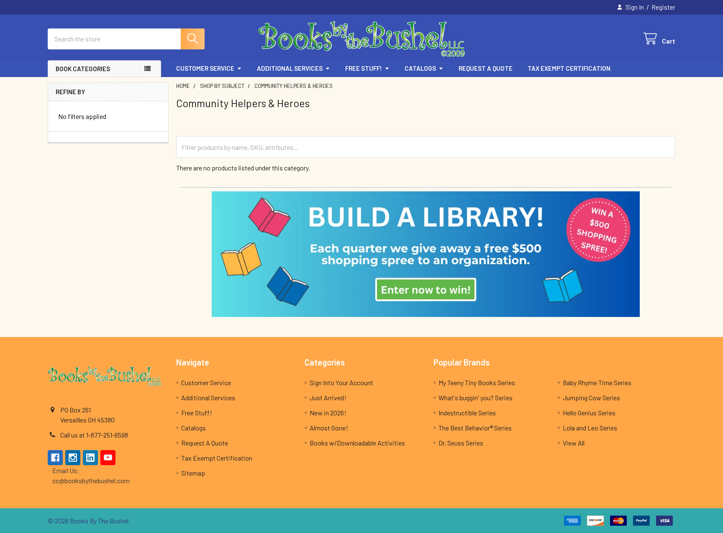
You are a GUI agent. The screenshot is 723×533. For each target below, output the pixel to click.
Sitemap (193, 473)
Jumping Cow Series (591, 398)
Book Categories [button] (83, 68)
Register (663, 7)
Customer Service (205, 68)
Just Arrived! (328, 398)
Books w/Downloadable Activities (357, 443)
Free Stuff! (363, 68)
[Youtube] (107, 457)
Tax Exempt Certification (569, 68)
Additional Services (290, 68)
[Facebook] (55, 457)
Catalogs (420, 68)
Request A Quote (486, 68)
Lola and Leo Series (590, 428)
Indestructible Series (467, 413)
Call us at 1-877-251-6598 (94, 435)
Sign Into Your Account (341, 382)
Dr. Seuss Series (460, 443)
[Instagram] (72, 457)
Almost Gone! (329, 428)
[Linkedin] (90, 457)
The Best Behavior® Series (475, 428)
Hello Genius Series (589, 413)
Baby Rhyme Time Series (597, 382)
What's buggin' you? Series (475, 398)
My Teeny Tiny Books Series (476, 382)
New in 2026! (328, 413)
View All (574, 443)
